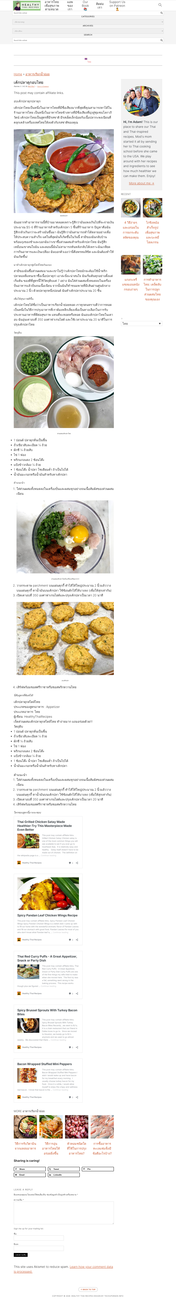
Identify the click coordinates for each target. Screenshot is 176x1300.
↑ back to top (88, 1289)
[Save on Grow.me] (3, 667)
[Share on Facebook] (3, 639)
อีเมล (16, 1244)
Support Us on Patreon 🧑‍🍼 (117, 5)
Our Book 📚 (85, 5)
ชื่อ (15, 1234)
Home (18, 74)
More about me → (141, 183)
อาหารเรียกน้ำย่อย (37, 74)
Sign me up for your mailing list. (29, 1228)
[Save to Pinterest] (3, 653)
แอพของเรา (70, 5)
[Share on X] (3, 646)
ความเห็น (19, 1200)
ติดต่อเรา (100, 5)
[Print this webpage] (3, 660)
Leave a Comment (43, 86)
